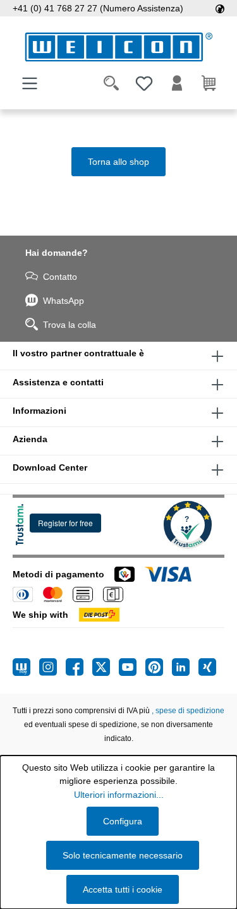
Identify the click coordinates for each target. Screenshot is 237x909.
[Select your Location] (220, 8)
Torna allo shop (118, 162)
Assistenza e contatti (58, 382)
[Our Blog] (26, 667)
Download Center (50, 467)
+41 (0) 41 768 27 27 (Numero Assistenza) (98, 8)
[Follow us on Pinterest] (158, 667)
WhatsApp (63, 301)
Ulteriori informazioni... (119, 795)
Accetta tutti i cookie (122, 889)
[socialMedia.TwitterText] (105, 667)
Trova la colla (69, 325)
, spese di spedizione (188, 710)
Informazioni (39, 411)
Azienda (30, 439)
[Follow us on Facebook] (79, 667)
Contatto (60, 277)
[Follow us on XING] (207, 667)
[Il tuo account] (177, 83)
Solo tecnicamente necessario (123, 855)
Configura (122, 821)
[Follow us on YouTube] (132, 667)
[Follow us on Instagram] (52, 667)
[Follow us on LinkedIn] (185, 667)
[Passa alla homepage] (118, 47)
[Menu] (30, 83)
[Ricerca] (111, 83)
